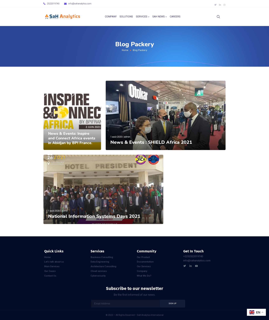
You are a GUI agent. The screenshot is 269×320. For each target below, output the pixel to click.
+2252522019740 (193, 256)
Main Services (52, 266)
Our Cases (50, 271)
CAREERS (175, 16)
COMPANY (111, 16)
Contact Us (50, 275)
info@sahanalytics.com (79, 3)
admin (65, 128)
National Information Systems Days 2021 (94, 216)
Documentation (145, 261)
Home (125, 50)
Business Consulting (102, 257)
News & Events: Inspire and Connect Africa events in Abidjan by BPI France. (71, 138)
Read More (53, 147)
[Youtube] (196, 266)
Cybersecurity (98, 275)
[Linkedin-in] (190, 266)
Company (142, 271)
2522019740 (53, 3)
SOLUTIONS (126, 16)
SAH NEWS (158, 16)
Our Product (143, 257)
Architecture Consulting (103, 266)
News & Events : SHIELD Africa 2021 (151, 142)
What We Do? (144, 275)
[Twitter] (184, 266)
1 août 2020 (116, 137)
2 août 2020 (54, 128)
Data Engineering (100, 261)
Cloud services (99, 271)
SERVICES (141, 16)
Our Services (144, 266)
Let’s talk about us (54, 261)
